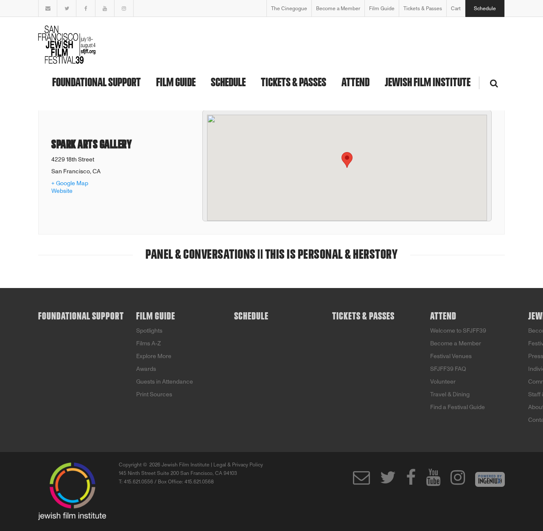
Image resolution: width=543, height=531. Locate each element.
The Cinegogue (289, 8)
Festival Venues (451, 356)
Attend (355, 83)
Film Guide (382, 8)
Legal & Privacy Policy (238, 465)
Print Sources (154, 394)
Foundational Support (96, 83)
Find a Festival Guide (457, 407)
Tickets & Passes (422, 8)
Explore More (153, 356)
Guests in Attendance (164, 381)
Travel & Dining (450, 394)
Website (62, 191)
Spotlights (149, 330)
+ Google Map (69, 183)
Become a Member (338, 8)
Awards (146, 369)
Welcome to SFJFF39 (458, 330)
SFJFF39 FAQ (448, 369)
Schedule (485, 8)
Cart (456, 8)
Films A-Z (148, 343)
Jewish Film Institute (427, 83)
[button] (347, 160)
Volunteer (443, 381)
